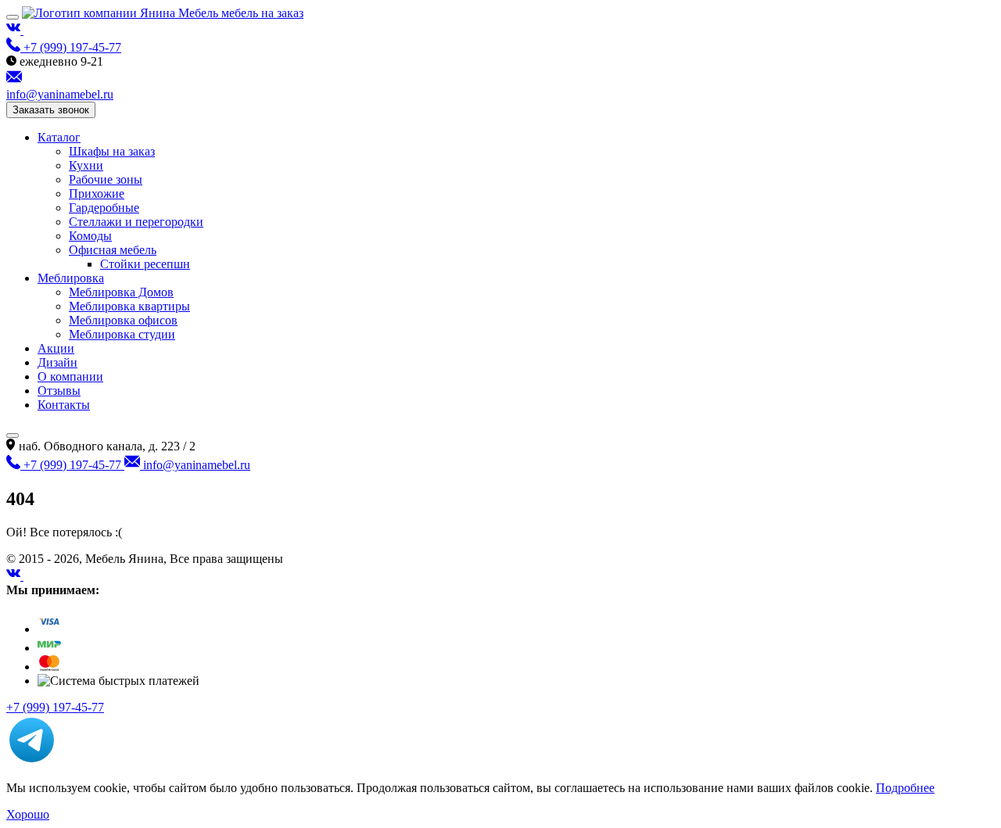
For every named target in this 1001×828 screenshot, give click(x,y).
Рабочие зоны (105, 179)
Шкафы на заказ (112, 151)
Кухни (86, 165)
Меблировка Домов (121, 292)
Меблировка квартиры (129, 306)
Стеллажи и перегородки (136, 221)
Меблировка (71, 278)
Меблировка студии (122, 334)
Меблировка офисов (123, 320)
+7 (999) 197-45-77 (55, 707)
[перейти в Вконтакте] (14, 30)
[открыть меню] (12, 17)
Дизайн (57, 362)
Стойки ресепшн (145, 264)
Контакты (64, 404)
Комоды (90, 235)
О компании (70, 376)
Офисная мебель (112, 249)
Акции (56, 348)
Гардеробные (104, 207)
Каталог (59, 137)
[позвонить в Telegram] (31, 761)
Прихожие (96, 193)
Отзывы (59, 390)
